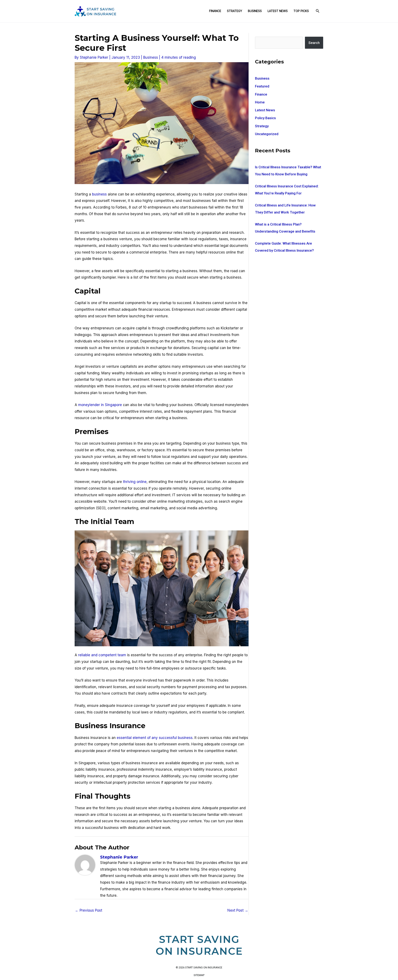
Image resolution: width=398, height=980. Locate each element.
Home (260, 102)
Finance (215, 11)
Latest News (278, 11)
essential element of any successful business (155, 738)
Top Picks (301, 11)
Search (314, 43)
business (99, 194)
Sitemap (199, 975)
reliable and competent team (102, 655)
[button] (317, 11)
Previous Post (88, 910)
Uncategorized (266, 134)
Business (255, 11)
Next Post (237, 910)
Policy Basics (265, 118)
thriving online (135, 482)
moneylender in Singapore (100, 405)
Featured (262, 86)
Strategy (234, 11)
